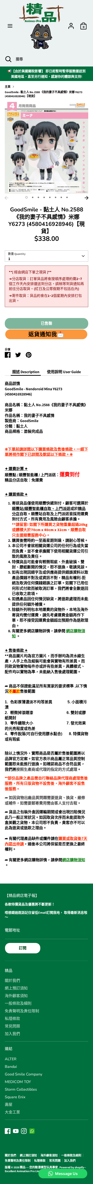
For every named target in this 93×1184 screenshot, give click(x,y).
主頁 (7, 86)
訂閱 (22, 948)
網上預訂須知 (16, 988)
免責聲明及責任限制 (22, 1011)
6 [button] (55, 197)
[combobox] (46, 256)
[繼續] (86, 198)
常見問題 (12, 1026)
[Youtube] (16, 1131)
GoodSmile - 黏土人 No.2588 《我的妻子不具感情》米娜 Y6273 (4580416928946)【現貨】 (43, 94)
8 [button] (67, 197)
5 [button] (50, 197)
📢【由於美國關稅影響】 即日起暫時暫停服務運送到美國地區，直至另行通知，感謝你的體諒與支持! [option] (46, 73)
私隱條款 (12, 1018)
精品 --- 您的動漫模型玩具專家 (39, 1167)
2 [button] (32, 197)
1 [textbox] (9, 258)
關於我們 (12, 980)
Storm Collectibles (21, 1089)
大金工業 (12, 1112)
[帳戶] (71, 23)
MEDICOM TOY (18, 1081)
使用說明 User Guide (64, 371)
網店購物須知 (73, 859)
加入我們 (12, 1034)
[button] (46, 334)
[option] (46, 148)
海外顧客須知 (16, 996)
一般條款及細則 (18, 1003)
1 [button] (26, 197)
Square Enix (15, 1097)
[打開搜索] (8, 59)
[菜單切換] (10, 26)
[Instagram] (24, 1131)
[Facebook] (7, 1131)
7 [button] (61, 197)
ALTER (10, 1059)
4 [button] (44, 197)
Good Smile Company (23, 1074)
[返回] (6, 198)
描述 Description (25, 371)
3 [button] (38, 197)
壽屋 (8, 1104)
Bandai (11, 1066)
